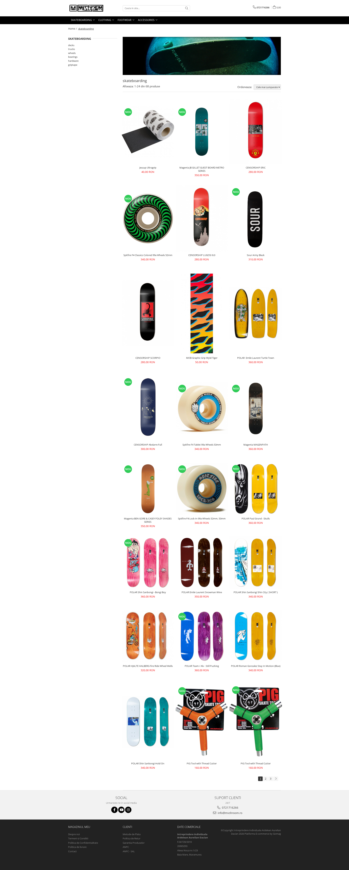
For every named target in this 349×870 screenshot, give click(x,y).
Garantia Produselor (134, 842)
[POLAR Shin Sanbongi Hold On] (148, 722)
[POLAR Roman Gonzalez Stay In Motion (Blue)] (255, 636)
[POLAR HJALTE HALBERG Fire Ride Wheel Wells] (148, 636)
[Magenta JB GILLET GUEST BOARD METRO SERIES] (202, 131)
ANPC (126, 847)
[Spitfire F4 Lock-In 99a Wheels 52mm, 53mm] (202, 489)
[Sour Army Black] (255, 218)
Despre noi (74, 834)
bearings (72, 56)
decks (71, 45)
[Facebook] (114, 810)
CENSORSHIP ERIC (256, 167)
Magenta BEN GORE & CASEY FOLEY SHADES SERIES (148, 520)
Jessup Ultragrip (147, 167)
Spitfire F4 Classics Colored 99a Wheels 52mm (147, 255)
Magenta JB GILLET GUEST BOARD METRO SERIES (201, 169)
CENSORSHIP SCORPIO (147, 357)
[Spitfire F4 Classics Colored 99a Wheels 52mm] (148, 218)
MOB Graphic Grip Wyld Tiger (201, 357)
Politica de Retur (131, 838)
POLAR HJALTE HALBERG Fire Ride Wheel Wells (148, 666)
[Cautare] (186, 8)
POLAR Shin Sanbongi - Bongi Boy (148, 592)
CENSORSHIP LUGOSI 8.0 (201, 255)
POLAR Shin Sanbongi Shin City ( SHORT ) (256, 592)
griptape (72, 64)
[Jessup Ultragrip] (148, 131)
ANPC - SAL (129, 851)
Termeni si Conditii (78, 838)
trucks (71, 49)
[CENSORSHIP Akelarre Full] (148, 408)
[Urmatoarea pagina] (275, 779)
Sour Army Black (255, 255)
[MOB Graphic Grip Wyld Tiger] (202, 313)
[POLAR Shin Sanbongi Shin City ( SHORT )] (255, 562)
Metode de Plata (132, 834)
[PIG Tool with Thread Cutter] (202, 721)
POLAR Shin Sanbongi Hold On (147, 763)
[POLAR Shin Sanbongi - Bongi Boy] (148, 562)
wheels (72, 53)
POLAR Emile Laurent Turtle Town (255, 357)
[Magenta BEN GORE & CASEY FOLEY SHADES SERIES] (148, 489)
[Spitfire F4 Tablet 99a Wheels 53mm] (202, 408)
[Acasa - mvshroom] (86, 8)
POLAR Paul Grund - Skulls (256, 518)
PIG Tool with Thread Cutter (202, 763)
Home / (73, 28)
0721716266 (229, 807)
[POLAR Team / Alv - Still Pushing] (202, 636)
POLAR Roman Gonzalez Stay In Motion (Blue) (255, 666)
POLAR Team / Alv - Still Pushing (202, 666)
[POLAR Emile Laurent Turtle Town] (255, 313)
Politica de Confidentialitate (83, 842)
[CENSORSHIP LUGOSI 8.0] (202, 218)
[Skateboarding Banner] (202, 56)
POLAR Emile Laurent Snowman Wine (202, 592)
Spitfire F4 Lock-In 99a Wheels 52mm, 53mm (202, 518)
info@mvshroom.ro (229, 813)
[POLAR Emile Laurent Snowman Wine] (202, 562)
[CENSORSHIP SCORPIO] (148, 313)
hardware (73, 60)
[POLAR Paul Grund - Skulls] (255, 488)
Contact (72, 851)
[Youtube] (121, 810)
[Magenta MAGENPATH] (255, 408)
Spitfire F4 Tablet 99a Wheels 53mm (201, 444)
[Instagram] (128, 810)
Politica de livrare (77, 847)
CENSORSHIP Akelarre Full (148, 444)
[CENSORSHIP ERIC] (255, 131)
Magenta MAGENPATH (255, 444)
